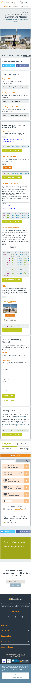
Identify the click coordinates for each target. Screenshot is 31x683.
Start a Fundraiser (15, 553)
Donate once (8, 461)
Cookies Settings (15, 681)
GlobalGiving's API (21, 416)
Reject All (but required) (15, 677)
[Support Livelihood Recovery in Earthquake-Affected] (9, 308)
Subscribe (15, 585)
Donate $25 (6, 206)
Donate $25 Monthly (9, 208)
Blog (27, 6)
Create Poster (8, 396)
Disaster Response (8, 12)
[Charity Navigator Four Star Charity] (4, 661)
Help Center (15, 611)
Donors (4, 625)
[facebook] (8, 617)
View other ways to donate (16, 510)
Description (5, 378)
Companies (22, 6)
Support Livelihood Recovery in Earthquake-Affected (12, 140)
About (10, 6)
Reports (11, 55)
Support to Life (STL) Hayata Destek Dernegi (16, 20)
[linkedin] (22, 617)
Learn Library (7, 647)
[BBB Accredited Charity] (15, 661)
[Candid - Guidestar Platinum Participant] (9, 661)
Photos (19, 55)
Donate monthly (23, 461)
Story (4, 55)
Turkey (17, 12)
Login (26, 2)
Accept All (15, 674)
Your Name (5, 369)
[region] (15, 673)
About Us (5, 642)
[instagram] (15, 617)
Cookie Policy (5, 671)
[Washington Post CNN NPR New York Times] (15, 656)
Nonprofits (15, 6)
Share (27, 55)
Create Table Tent (10, 401)
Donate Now (15, 455)
